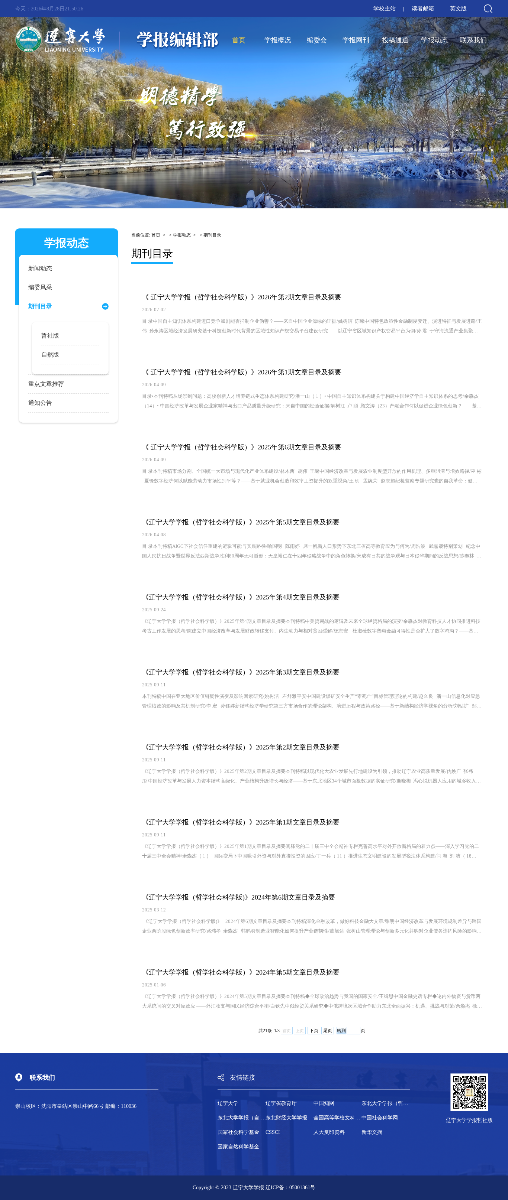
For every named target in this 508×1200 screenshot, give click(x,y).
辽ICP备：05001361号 (290, 1187)
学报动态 (434, 40)
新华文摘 (371, 1132)
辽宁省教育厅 (281, 1103)
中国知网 (324, 1103)
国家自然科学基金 (238, 1146)
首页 (238, 40)
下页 (313, 1030)
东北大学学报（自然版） (242, 1118)
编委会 (317, 40)
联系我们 (473, 40)
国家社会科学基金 (238, 1132)
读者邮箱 (423, 9)
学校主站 (384, 9)
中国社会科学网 (379, 1118)
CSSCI (273, 1132)
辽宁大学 (228, 1103)
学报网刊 (356, 40)
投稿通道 (395, 40)
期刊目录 (212, 235)
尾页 (327, 1030)
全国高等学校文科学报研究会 (337, 1118)
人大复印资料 (329, 1132)
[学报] (117, 40)
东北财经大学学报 (286, 1118)
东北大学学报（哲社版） (385, 1103)
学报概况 (277, 40)
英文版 (458, 9)
